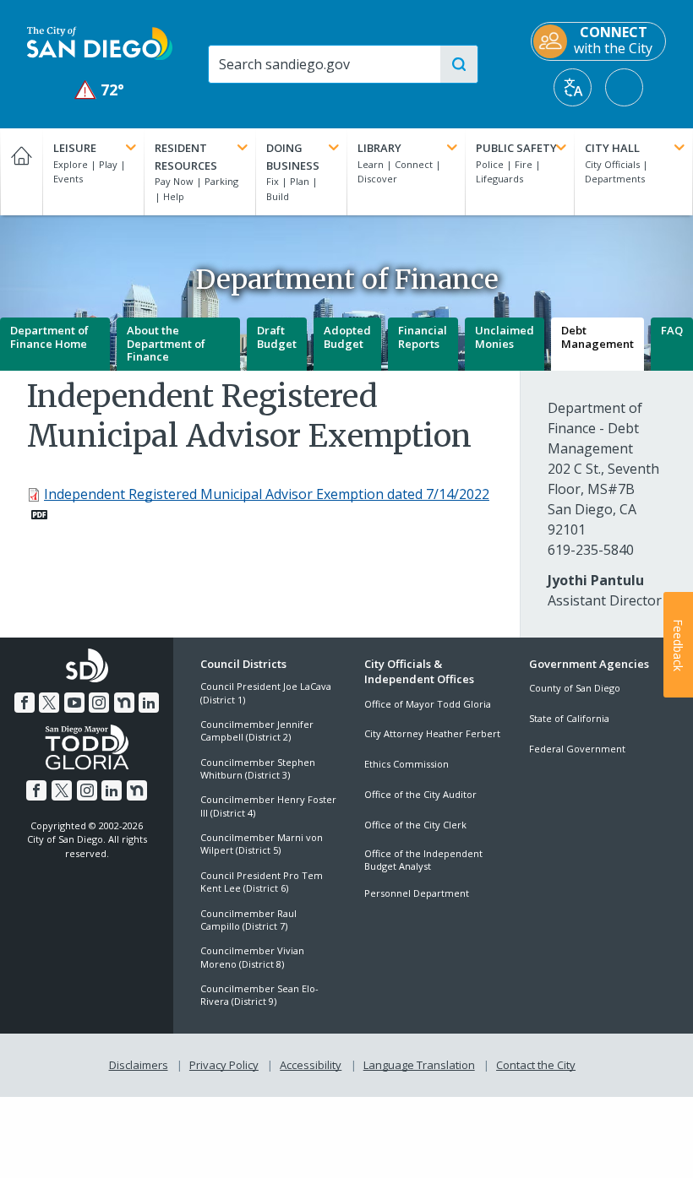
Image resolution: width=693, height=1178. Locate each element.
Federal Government (577, 748)
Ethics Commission (406, 763)
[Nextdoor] (124, 702)
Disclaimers (138, 1064)
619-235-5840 (591, 549)
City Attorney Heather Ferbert (432, 733)
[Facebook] (24, 702)
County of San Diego (574, 687)
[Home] (21, 171)
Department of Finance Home (49, 337)
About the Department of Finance (166, 343)
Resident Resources (186, 156)
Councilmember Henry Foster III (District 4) (268, 805)
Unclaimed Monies (504, 337)
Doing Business (292, 156)
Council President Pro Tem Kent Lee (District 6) (261, 881)
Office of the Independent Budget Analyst (423, 859)
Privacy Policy (224, 1064)
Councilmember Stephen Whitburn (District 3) (257, 768)
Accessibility (310, 1064)
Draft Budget (277, 337)
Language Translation (419, 1064)
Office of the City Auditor (420, 794)
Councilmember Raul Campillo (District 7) (248, 919)
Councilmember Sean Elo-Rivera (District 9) (259, 994)
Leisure (74, 147)
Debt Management (597, 337)
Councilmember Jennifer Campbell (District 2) (257, 730)
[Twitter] (49, 702)
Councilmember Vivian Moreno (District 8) (252, 956)
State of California (569, 718)
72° (100, 89)
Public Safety (516, 147)
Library (379, 147)
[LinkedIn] (149, 702)
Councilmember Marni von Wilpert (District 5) (261, 843)
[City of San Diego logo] (99, 42)
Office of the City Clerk (415, 824)
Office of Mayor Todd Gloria (427, 704)
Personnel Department (416, 893)
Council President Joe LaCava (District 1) (265, 692)
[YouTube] (74, 702)
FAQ (672, 330)
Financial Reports (422, 337)
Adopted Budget (347, 337)
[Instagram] (99, 702)
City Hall (612, 147)
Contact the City (536, 1064)
